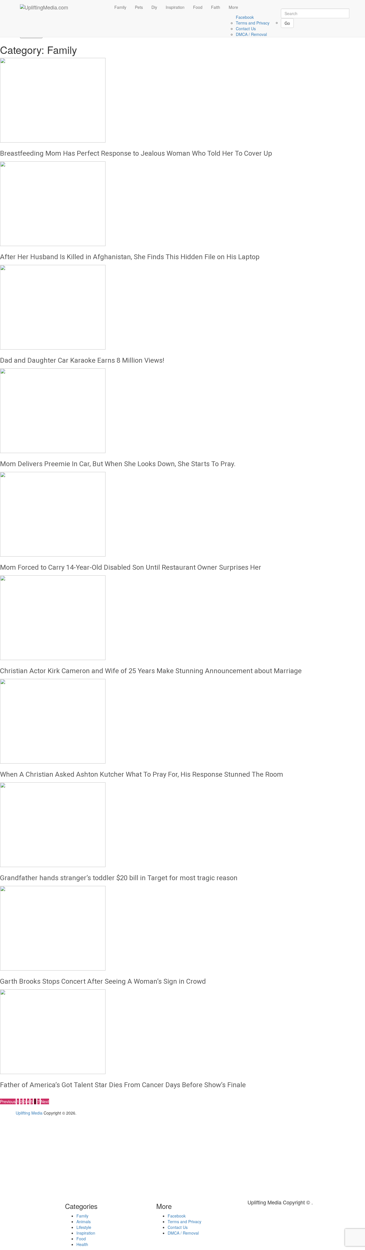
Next (45, 1101)
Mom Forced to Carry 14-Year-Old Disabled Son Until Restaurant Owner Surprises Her (130, 567)
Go (287, 23)
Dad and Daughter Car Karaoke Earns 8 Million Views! (82, 360)
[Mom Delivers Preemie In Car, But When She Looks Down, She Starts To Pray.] (182, 410)
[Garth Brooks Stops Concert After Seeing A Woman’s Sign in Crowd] (182, 928)
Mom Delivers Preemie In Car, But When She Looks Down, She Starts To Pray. (118, 464)
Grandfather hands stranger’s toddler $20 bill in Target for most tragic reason (119, 878)
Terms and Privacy (252, 23)
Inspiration (175, 7)
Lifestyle (83, 1227)
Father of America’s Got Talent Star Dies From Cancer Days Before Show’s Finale (123, 1085)
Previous (8, 1101)
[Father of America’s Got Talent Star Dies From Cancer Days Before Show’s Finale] (182, 1031)
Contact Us (246, 28)
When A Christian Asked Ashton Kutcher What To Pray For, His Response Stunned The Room (141, 774)
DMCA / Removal (251, 34)
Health (82, 1244)
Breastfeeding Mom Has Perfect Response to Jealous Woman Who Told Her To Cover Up (136, 153)
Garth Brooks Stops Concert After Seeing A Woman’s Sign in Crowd (103, 981)
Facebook (245, 17)
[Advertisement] (48, 1156)
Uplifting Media (29, 1113)
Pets (139, 7)
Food (197, 7)
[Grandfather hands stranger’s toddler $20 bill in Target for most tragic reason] (182, 824)
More (233, 7)
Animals (83, 1221)
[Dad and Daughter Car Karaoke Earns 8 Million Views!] (182, 307)
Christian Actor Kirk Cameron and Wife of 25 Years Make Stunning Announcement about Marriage (151, 671)
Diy (154, 7)
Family (120, 7)
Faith (215, 7)
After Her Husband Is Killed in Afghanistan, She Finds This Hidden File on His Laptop (129, 257)
